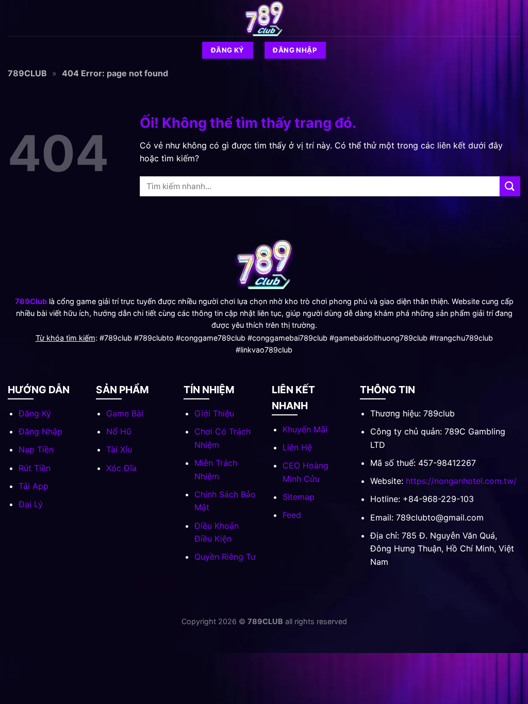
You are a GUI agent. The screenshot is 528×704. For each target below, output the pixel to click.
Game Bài (124, 413)
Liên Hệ (297, 447)
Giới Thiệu (214, 413)
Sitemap (299, 497)
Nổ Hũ (118, 431)
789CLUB (27, 73)
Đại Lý (31, 504)
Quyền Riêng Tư (225, 556)
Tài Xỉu (119, 449)
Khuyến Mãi (305, 429)
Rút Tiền (35, 468)
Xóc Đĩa (121, 468)
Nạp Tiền (36, 449)
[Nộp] (510, 186)
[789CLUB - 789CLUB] (264, 18)
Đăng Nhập (40, 431)
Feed (292, 515)
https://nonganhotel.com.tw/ (461, 481)
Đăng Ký (35, 413)
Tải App (33, 486)
